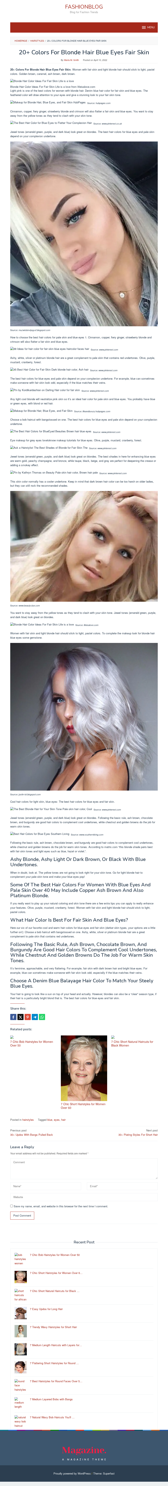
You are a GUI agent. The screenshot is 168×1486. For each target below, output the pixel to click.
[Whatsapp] (42, 1017)
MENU (151, 27)
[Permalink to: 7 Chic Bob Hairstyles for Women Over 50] (33, 1037)
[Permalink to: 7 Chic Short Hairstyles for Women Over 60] (84, 1068)
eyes (57, 1120)
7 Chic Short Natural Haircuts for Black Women (132, 1043)
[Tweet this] (20, 1017)
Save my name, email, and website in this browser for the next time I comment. (61, 1206)
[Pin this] (28, 1017)
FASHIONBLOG (84, 6)
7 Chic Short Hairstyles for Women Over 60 (83, 1106)
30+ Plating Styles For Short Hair (138, 1132)
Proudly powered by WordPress (72, 1473)
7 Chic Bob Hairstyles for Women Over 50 (31, 1043)
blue (49, 1120)
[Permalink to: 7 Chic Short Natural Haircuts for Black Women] (134, 1037)
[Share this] (13, 1017)
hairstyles (28, 1120)
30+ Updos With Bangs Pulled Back (31, 1132)
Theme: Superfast (104, 1473)
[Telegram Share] (35, 1017)
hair (63, 1120)
